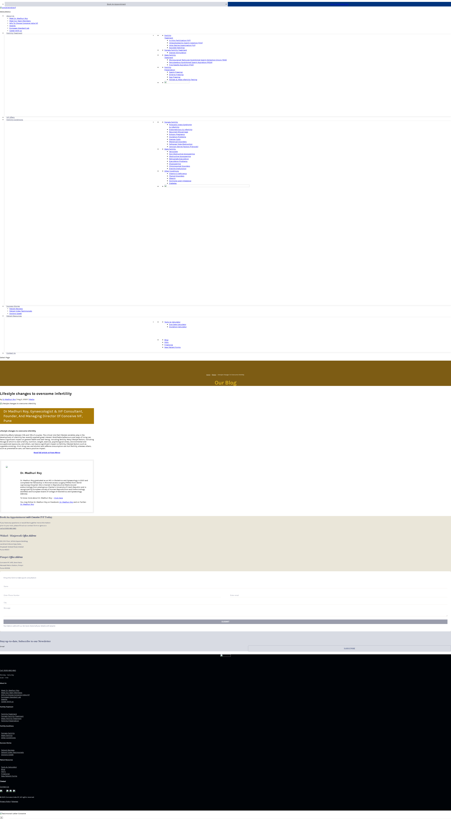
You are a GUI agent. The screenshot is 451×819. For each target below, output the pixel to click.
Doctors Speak (15, 313)
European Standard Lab (19, 28)
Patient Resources (14, 316)
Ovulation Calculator (178, 327)
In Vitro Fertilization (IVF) (180, 40)
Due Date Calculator (177, 324)
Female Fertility (171, 122)
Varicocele (173, 151)
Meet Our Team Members (20, 21)
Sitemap (15, 802)
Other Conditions (171, 171)
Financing (168, 345)
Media (214, 375)
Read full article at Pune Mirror (47, 452)
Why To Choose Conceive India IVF (23, 23)
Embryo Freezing (176, 75)
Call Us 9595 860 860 (339, 4)
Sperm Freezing (176, 72)
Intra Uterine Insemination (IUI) (182, 45)
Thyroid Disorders (176, 176)
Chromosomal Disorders (179, 166)
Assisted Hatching (177, 48)
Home (208, 375)
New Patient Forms (172, 347)
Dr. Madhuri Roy (66, 502)
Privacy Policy (5, 802)
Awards (12, 26)
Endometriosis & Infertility (180, 129)
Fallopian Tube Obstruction (180, 144)
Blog (166, 340)
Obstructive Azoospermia (180, 156)
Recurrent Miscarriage (178, 132)
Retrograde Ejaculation (179, 159)
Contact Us (11, 353)
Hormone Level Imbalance (180, 181)
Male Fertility (170, 149)
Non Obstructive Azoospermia (182, 154)
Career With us (15, 31)
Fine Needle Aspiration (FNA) (181, 65)
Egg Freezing (174, 77)
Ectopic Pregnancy (177, 134)
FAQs (166, 342)
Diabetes (173, 183)
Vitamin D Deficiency (178, 173)
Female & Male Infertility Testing (183, 79)
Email (2, 647)
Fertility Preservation (169, 68)
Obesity (172, 178)
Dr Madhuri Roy (9, 399)
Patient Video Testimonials (20, 311)
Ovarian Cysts (175, 139)
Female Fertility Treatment (175, 50)
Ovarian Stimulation (177, 53)
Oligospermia (175, 164)
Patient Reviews (16, 309)
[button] (5, 12)
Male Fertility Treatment (170, 56)
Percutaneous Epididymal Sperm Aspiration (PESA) (190, 62)
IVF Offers (10, 117)
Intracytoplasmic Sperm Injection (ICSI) (186, 43)
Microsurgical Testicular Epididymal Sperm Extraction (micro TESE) (198, 60)
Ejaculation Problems (178, 161)
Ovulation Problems (177, 137)
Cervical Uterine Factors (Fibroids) (183, 146)
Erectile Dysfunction (177, 168)
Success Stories (13, 306)
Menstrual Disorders (178, 142)
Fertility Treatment (14, 33)
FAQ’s (3, 771)
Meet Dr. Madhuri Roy (18, 18)
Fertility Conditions (14, 120)
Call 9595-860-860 (8, 670)
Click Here (58, 498)
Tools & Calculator (172, 322)
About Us (10, 16)
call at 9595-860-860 (8, 528)
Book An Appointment (116, 4)
